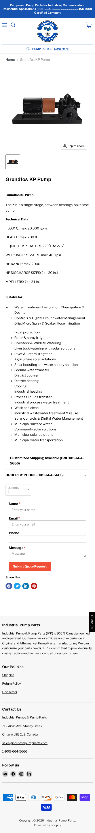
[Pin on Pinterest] (34, 586)
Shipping (8, 675)
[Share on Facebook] (9, 586)
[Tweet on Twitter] (17, 586)
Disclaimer (9, 692)
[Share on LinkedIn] (25, 586)
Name (14, 504)
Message (17, 548)
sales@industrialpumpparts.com (25, 743)
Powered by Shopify (47, 825)
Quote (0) (92, 622)
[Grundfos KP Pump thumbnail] (13, 162)
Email (14, 518)
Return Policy (11, 683)
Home (10, 60)
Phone (14, 533)
